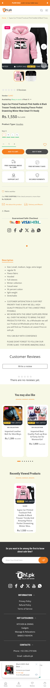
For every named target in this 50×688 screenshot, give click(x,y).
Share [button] (6, 211)
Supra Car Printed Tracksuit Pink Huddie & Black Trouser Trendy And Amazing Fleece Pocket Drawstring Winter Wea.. (25, 518)
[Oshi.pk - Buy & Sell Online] (7, 10)
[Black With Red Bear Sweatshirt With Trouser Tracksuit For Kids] (9, 669)
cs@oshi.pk (28, 656)
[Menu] (46, 10)
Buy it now (36, 152)
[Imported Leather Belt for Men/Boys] (12, 415)
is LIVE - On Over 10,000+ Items (29, 3)
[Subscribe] (43, 560)
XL (17, 135)
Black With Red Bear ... (22, 665)
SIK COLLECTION (13, 427)
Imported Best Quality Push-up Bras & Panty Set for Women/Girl (37, 435)
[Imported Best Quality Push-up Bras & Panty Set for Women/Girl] (37, 415)
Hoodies (19, 124)
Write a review (25, 366)
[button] (2, 3)
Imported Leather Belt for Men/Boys (13, 432)
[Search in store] (41, 10)
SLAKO (10, 96)
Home (4, 18)
